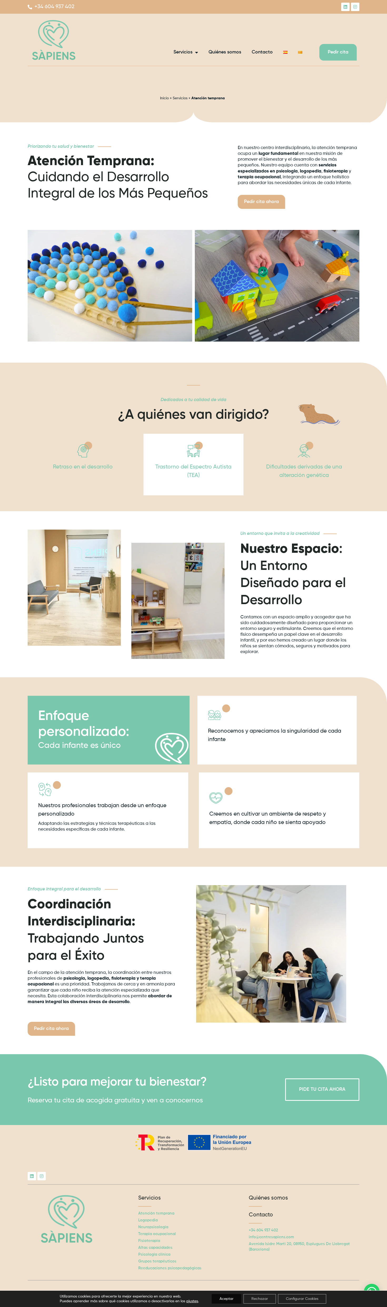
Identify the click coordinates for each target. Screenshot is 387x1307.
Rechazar (259, 1299)
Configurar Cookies (302, 1299)
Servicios (182, 52)
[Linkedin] (345, 7)
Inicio (164, 98)
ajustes (192, 1301)
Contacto (262, 52)
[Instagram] (355, 7)
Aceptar (227, 1299)
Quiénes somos (225, 52)
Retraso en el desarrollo (83, 467)
